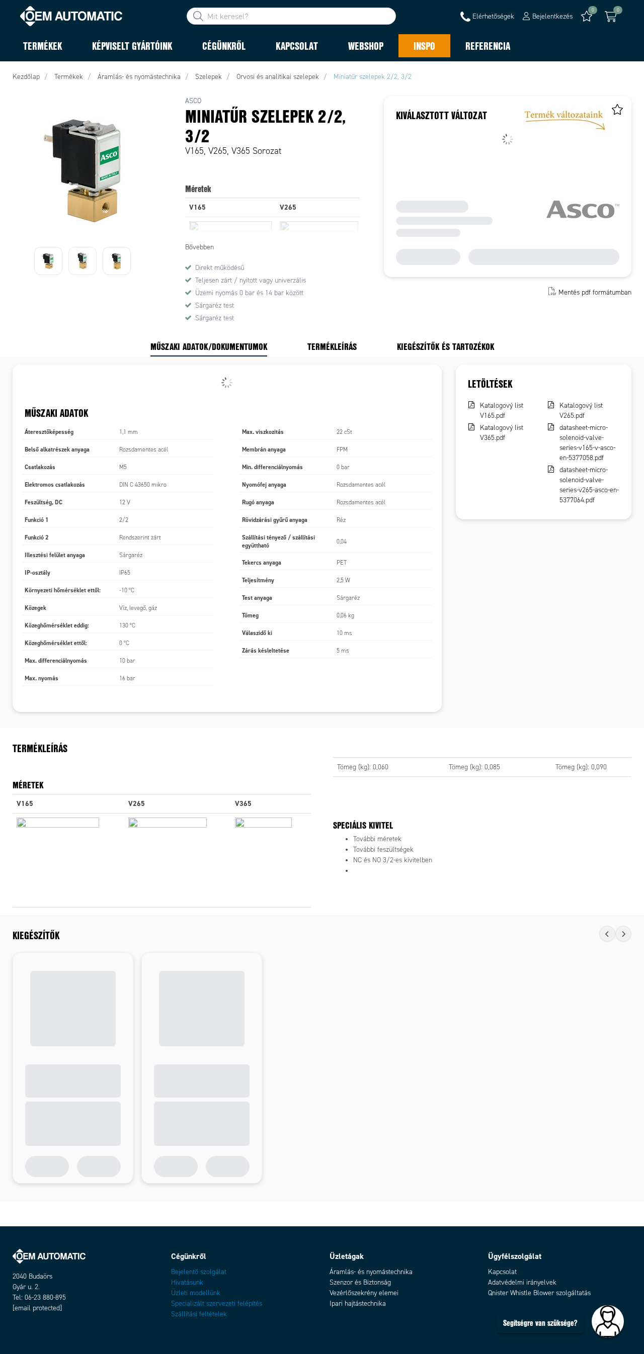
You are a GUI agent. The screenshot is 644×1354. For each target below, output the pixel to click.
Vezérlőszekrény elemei (364, 1293)
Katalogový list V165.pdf (501, 410)
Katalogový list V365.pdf (501, 432)
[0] (611, 17)
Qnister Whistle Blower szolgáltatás (539, 1293)
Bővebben (199, 247)
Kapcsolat (502, 1272)
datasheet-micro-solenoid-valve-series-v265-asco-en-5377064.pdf (589, 485)
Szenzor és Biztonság (360, 1282)
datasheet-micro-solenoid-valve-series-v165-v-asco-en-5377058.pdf (587, 442)
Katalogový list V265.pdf (581, 410)
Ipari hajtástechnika (358, 1303)
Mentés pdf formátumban (594, 292)
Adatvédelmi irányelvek (522, 1282)
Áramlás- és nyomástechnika (371, 1272)
